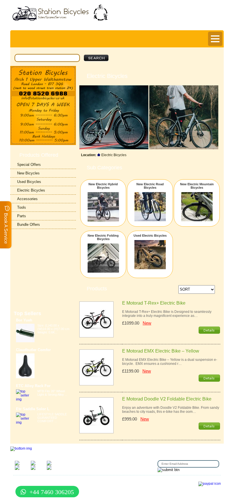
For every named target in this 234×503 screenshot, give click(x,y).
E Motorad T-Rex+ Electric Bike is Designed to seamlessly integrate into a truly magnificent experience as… (166, 314)
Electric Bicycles (31, 190)
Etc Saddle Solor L (32, 409)
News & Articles (128, 484)
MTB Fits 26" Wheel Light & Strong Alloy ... (52, 392)
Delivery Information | (195, 23)
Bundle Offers (28, 224)
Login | (150, 23)
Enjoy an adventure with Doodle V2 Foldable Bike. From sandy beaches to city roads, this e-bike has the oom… (170, 410)
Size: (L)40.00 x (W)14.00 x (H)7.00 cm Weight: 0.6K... (53, 329)
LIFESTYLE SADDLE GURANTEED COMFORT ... (52, 418)
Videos (146, 484)
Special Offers (29, 164)
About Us (124, 481)
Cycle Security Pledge (103, 488)
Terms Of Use (78, 481)
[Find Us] (43, 78)
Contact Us (41, 481)
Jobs (158, 481)
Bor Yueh (24, 320)
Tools (21, 207)
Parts (21, 216)
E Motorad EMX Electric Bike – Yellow (160, 351)
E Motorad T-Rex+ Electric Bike (153, 303)
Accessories (27, 199)
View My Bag (195, 9)
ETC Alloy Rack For (33, 386)
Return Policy (143, 481)
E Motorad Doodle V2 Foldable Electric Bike (166, 399)
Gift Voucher (21, 481)
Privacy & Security (103, 481)
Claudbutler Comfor (33, 350)
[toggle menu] (215, 39)
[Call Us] (43, 93)
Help (219, 23)
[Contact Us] (43, 98)
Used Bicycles (29, 182)
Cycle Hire (58, 481)
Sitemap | (127, 488)
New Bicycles (28, 173)
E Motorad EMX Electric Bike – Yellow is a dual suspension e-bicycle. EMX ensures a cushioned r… (169, 362)
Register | (167, 23)
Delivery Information (92, 484)
